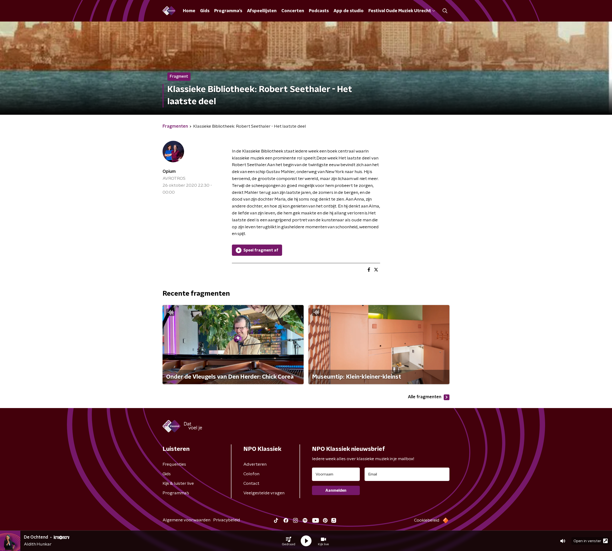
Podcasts (319, 11)
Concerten (292, 11)
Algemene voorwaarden (186, 520)
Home (189, 11)
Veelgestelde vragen (263, 493)
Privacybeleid (226, 520)
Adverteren (255, 464)
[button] (288, 541)
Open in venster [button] (587, 541)
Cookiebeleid (426, 520)
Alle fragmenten (424, 397)
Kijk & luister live (178, 483)
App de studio (348, 11)
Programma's (228, 11)
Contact (251, 483)
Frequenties (174, 464)
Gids (204, 11)
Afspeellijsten (262, 11)
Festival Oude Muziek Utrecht (399, 11)
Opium (169, 171)
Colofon (251, 474)
